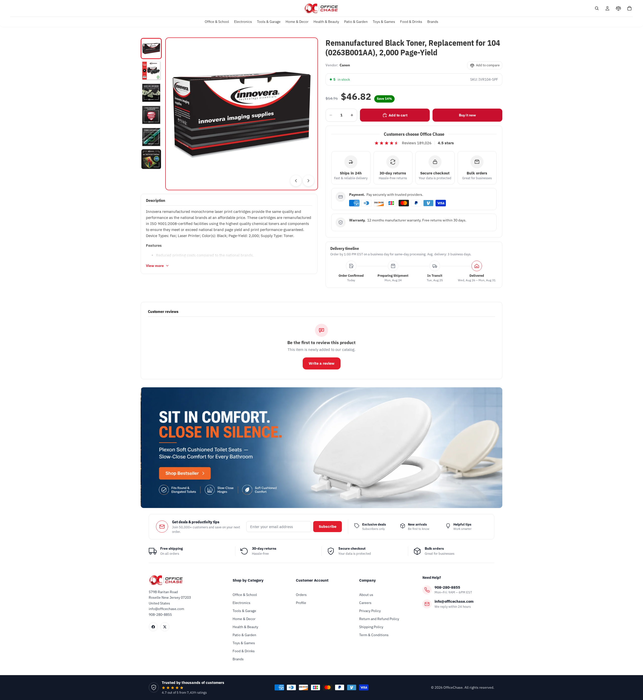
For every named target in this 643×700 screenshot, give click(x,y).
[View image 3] (151, 93)
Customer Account (312, 580)
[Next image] (308, 180)
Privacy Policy (370, 611)
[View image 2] (151, 71)
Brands (238, 659)
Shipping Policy (371, 627)
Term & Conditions (374, 635)
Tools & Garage (244, 611)
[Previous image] (295, 180)
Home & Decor (244, 619)
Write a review (322, 363)
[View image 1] (151, 48)
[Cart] (629, 8)
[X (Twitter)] (164, 626)
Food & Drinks (244, 651)
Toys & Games (244, 643)
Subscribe (327, 526)
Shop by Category (248, 580)
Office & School (245, 594)
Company (367, 580)
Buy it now (467, 115)
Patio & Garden (244, 635)
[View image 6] (151, 159)
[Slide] (321, 447)
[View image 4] (151, 115)
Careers (365, 602)
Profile (301, 602)
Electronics (241, 602)
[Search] (596, 8)
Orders (301, 594)
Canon (345, 65)
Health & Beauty (245, 627)
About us (366, 594)
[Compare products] (618, 8)
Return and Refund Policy (379, 619)
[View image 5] (151, 137)
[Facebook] (153, 626)
